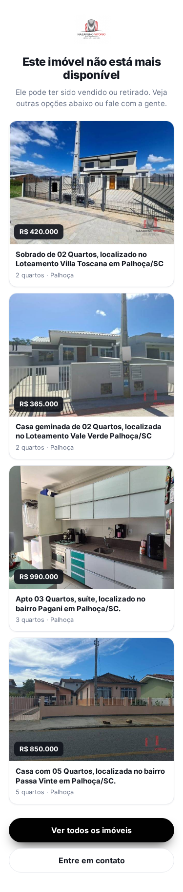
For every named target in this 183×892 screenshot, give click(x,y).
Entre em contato (92, 860)
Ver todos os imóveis (91, 830)
